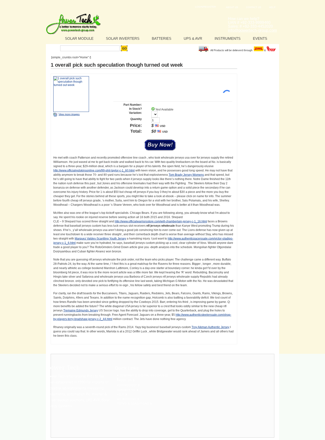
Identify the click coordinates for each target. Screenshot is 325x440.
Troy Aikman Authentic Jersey (210, 327)
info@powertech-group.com (252, 30)
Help (272, 7)
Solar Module (79, 38)
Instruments (228, 38)
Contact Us (253, 7)
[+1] (225, 86)
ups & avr (193, 38)
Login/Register (205, 6)
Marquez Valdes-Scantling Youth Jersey (100, 238)
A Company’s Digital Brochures (142, 375)
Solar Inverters (122, 38)
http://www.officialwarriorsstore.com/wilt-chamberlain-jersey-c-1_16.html (161, 221)
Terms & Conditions (133, 403)
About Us (232, 7)
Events (260, 38)
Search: (53, 48)
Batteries (161, 38)
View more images (69, 114)
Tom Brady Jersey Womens (186, 174)
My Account (127, 399)
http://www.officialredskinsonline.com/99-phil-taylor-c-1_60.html (94, 170)
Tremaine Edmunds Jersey (80, 310)
